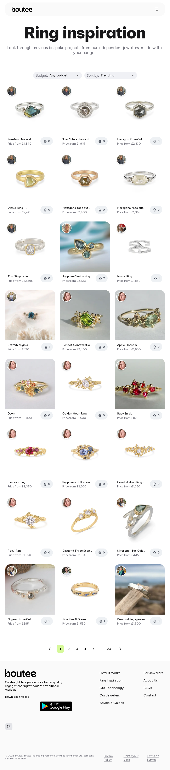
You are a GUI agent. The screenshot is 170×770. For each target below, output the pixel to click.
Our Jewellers (110, 695)
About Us (150, 680)
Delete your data (131, 757)
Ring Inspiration (111, 680)
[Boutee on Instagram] (8, 726)
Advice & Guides (112, 703)
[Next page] (119, 649)
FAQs (147, 688)
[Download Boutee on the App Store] (21, 706)
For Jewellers (153, 673)
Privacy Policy (108, 757)
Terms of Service (153, 757)
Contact (149, 695)
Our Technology (112, 688)
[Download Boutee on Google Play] (56, 706)
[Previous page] (51, 649)
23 (109, 649)
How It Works (110, 673)
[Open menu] (156, 9)
